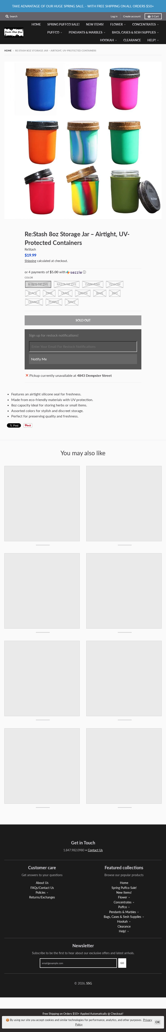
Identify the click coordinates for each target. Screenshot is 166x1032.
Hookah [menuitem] (107, 40)
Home (7, 50)
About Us (42, 883)
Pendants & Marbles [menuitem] (85, 32)
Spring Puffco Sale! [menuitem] (63, 24)
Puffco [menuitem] (53, 32)
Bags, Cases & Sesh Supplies (122, 917)
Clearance (124, 926)
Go (122, 963)
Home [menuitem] (36, 24)
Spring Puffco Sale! (124, 888)
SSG (89, 983)
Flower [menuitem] (116, 24)
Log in (114, 16)
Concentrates (122, 902)
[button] (83, 272)
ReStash (30, 249)
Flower (122, 897)
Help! (122, 931)
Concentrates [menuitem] (144, 24)
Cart (155, 16)
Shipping (30, 261)
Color (29, 277)
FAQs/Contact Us (42, 888)
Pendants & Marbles (122, 912)
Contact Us (95, 850)
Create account (131, 16)
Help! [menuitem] (151, 40)
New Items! (124, 892)
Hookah (122, 921)
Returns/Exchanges (42, 897)
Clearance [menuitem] (132, 40)
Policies (40, 892)
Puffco (122, 907)
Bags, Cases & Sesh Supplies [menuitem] (134, 32)
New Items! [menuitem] (95, 24)
